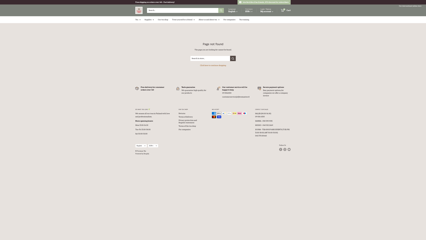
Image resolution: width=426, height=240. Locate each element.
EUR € (151, 146)
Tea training (244, 20)
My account (265, 11)
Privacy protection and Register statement (188, 121)
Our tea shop (163, 20)
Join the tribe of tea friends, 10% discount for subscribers (266, 2)
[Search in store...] (233, 58)
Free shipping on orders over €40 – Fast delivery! (155, 2)
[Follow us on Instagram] (284, 149)
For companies (229, 20)
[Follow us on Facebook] (280, 149)
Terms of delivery (186, 117)
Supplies (148, 20)
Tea (136, 20)
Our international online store (410, 6)
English (139, 146)
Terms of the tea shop (187, 126)
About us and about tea (208, 20)
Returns (182, 113)
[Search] (221, 10)
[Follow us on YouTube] (289, 149)
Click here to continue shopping (213, 65)
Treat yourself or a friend (182, 20)
